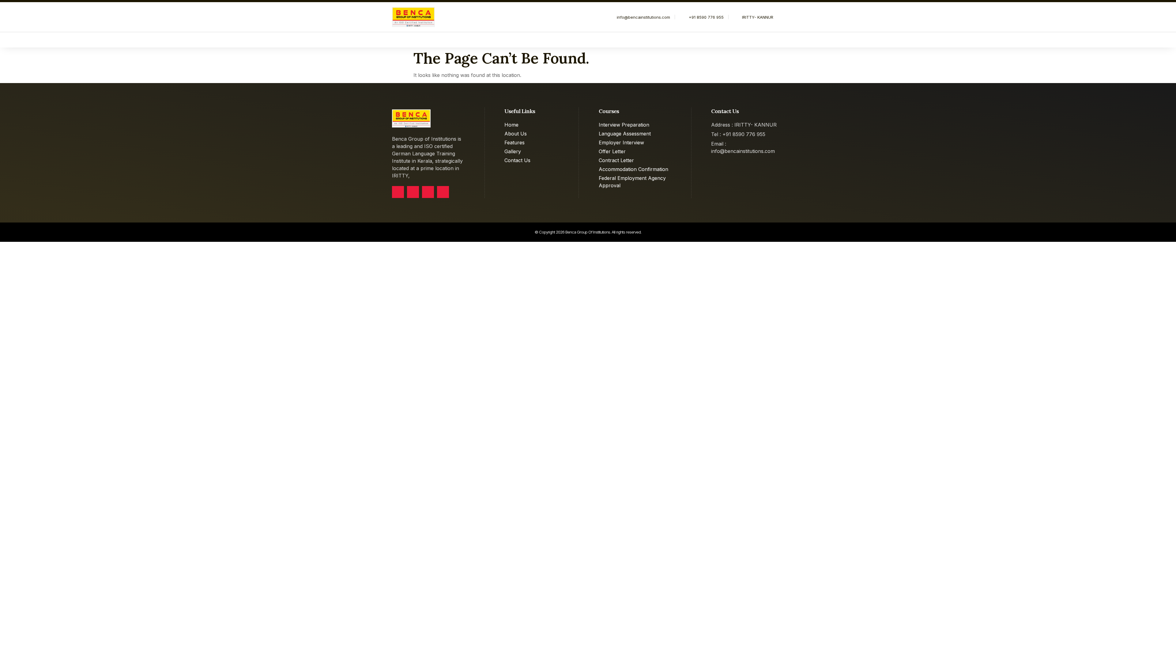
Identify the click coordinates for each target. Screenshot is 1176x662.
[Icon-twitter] (413, 192)
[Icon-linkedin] (428, 192)
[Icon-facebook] (398, 192)
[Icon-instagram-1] (443, 192)
